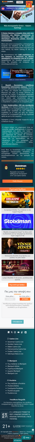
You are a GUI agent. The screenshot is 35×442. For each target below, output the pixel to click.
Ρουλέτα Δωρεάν (14, 391)
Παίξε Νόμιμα (17, 181)
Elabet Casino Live (14, 346)
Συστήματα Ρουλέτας (15, 388)
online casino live (11, 3)
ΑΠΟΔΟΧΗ (17, 440)
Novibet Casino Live (15, 344)
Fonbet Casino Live (14, 351)
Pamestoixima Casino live (17, 349)
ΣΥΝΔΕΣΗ (19, 2)
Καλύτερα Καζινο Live (15, 354)
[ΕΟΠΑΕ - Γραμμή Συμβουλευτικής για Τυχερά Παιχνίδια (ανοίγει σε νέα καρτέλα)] (22, 426)
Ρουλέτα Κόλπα (13, 386)
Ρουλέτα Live (12, 393)
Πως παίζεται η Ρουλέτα (16, 383)
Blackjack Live (13, 373)
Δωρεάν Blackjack (14, 371)
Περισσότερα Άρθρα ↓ (17, 285)
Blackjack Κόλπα (13, 366)
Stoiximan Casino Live (15, 342)
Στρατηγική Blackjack (15, 368)
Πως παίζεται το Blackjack (17, 364)
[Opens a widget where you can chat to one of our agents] (26, 437)
